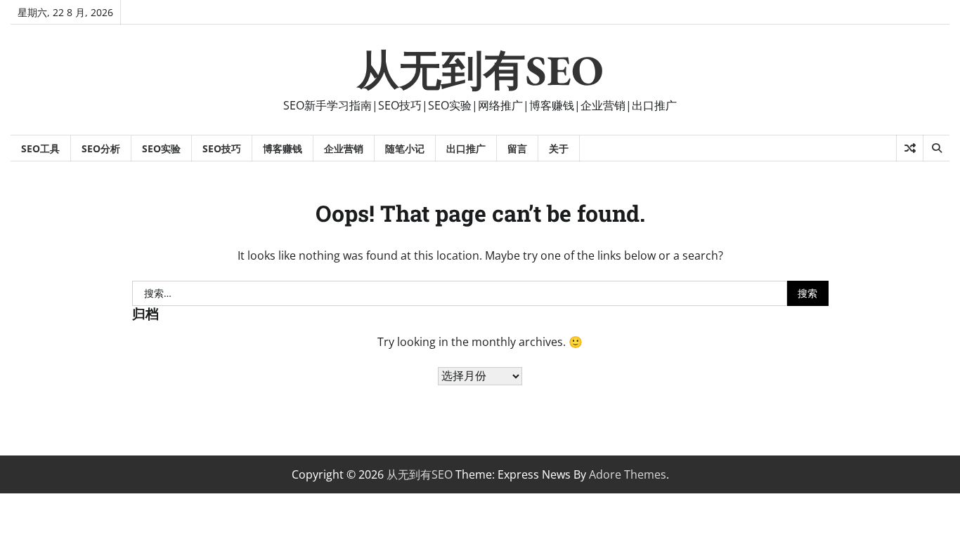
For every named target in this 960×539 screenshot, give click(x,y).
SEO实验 (161, 148)
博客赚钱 (282, 148)
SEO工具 (40, 148)
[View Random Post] (910, 148)
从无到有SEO (480, 70)
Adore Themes (627, 474)
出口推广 (466, 148)
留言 (517, 148)
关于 (559, 148)
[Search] (936, 148)
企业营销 (343, 148)
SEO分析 (101, 148)
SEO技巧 (221, 148)
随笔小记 (404, 148)
